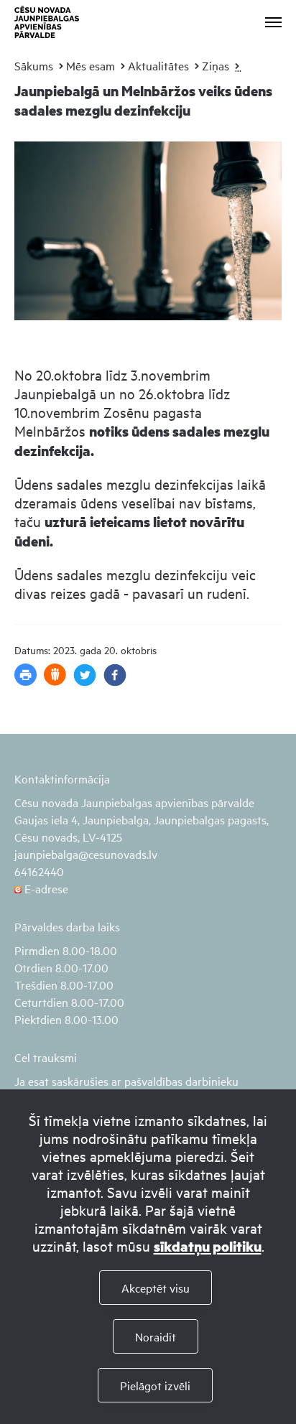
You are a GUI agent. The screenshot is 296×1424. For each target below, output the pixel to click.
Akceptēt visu (155, 1287)
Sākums (33, 65)
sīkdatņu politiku (208, 1246)
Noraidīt (155, 1336)
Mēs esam (90, 65)
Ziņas (215, 65)
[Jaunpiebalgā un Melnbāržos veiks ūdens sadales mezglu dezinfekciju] (148, 330)
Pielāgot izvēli (155, 1385)
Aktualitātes (158, 65)
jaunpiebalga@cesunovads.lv (85, 854)
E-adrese (45, 888)
